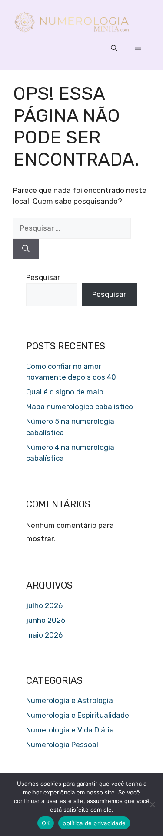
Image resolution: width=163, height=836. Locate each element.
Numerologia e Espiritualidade (77, 715)
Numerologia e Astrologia (69, 700)
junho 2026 (45, 620)
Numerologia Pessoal (62, 744)
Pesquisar (43, 277)
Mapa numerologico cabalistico (79, 406)
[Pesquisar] (26, 249)
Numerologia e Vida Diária (70, 729)
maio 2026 (44, 635)
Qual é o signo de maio (64, 391)
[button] (114, 48)
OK (46, 823)
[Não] (152, 804)
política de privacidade (94, 823)
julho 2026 (44, 605)
